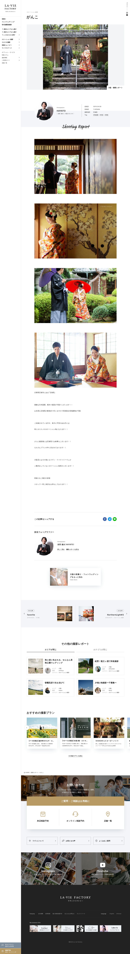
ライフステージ (7, 48)
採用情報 (47, 913)
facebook (105, 519)
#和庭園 (95, 115)
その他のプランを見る (75, 756)
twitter (110, 519)
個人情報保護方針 (57, 913)
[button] (124, 727)
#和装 (106, 115)
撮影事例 (4, 57)
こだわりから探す (9, 35)
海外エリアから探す (10, 32)
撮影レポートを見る (72, 549)
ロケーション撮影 (7, 39)
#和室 (101, 115)
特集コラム (5, 55)
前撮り (4, 19)
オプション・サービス (8, 52)
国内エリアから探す (10, 29)
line (115, 519)
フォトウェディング (8, 22)
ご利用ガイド (6, 60)
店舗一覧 (4, 63)
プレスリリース (81, 913)
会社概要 (40, 913)
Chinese (118, 913)
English (112, 913)
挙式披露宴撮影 (7, 24)
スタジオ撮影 (6, 42)
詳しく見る (61, 549)
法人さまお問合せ (69, 913)
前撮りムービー (7, 45)
